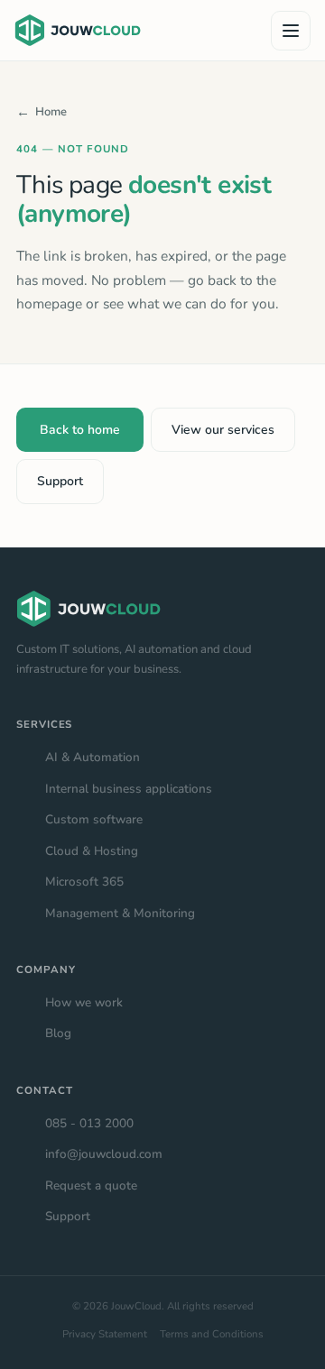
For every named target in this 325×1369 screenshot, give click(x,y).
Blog (58, 1033)
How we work (84, 1002)
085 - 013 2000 (89, 1123)
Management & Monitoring (120, 913)
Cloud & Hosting (91, 850)
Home (51, 112)
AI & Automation (92, 757)
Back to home (80, 429)
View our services (223, 429)
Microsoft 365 (84, 881)
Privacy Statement (104, 1334)
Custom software (94, 819)
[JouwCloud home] (77, 30)
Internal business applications (128, 788)
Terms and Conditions (212, 1334)
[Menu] (291, 31)
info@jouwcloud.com (103, 1153)
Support (60, 481)
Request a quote (91, 1185)
